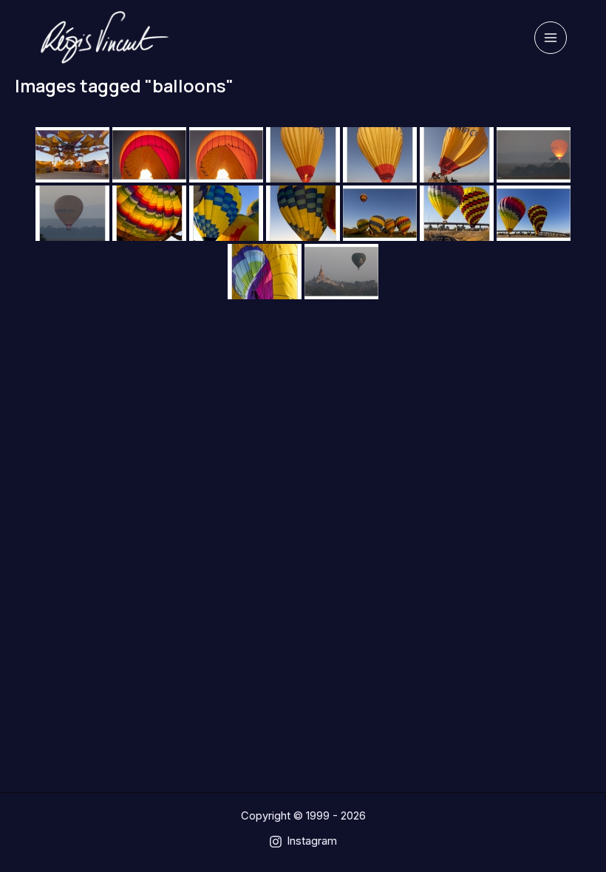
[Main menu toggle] (550, 37)
